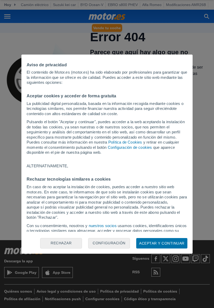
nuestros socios (103, 225)
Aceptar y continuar (162, 243)
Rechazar (61, 243)
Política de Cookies (125, 142)
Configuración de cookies (130, 147)
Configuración (109, 243)
